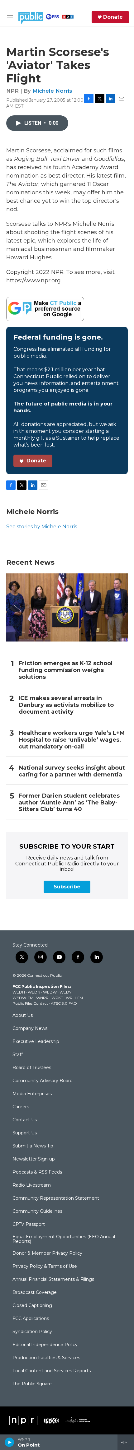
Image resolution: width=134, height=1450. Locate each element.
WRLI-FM (74, 997)
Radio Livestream (31, 1185)
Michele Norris (52, 91)
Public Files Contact (30, 1003)
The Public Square (32, 1384)
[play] (9, 1442)
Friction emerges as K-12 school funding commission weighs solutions (65, 670)
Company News (29, 1028)
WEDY (65, 992)
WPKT (57, 997)
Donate (113, 17)
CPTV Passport (28, 1224)
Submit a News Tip (32, 1146)
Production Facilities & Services (46, 1357)
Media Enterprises (32, 1093)
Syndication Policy (32, 1331)
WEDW (50, 992)
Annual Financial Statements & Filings (53, 1279)
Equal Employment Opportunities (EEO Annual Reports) (63, 1239)
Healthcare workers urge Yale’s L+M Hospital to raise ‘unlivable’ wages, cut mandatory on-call (72, 740)
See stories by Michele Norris (41, 527)
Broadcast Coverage (34, 1292)
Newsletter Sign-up (33, 1159)
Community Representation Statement (55, 1198)
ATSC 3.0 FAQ (64, 1003)
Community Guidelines (37, 1211)
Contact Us (24, 1120)
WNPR (42, 997)
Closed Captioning (32, 1305)
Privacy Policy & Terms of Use (44, 1266)
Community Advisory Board (42, 1080)
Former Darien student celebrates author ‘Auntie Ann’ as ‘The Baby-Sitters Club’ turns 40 (69, 803)
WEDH (18, 992)
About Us (22, 1015)
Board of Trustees (31, 1067)
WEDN (34, 992)
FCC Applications (30, 1318)
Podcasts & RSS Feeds (37, 1172)
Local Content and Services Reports (51, 1371)
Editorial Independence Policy (45, 1344)
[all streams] (125, 1442)
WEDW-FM (22, 997)
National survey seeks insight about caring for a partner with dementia (72, 771)
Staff (17, 1054)
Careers (20, 1107)
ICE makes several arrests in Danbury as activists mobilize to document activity (66, 705)
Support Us (24, 1133)
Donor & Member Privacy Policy (47, 1253)
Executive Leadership (35, 1041)
